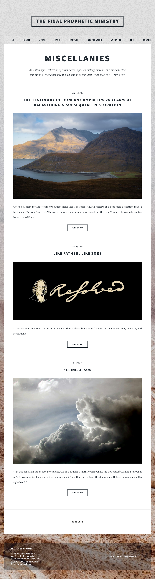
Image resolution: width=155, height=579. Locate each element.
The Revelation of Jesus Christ (26, 558)
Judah (42, 40)
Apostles (116, 40)
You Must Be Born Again (22, 556)
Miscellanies (77, 58)
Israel (27, 40)
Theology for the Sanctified (25, 561)
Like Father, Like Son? (77, 253)
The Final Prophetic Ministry (77, 21)
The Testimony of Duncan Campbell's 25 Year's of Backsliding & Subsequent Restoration (77, 102)
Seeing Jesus (77, 369)
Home (12, 40)
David (58, 40)
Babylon (74, 40)
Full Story (77, 228)
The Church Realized (21, 564)
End (132, 40)
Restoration (95, 40)
